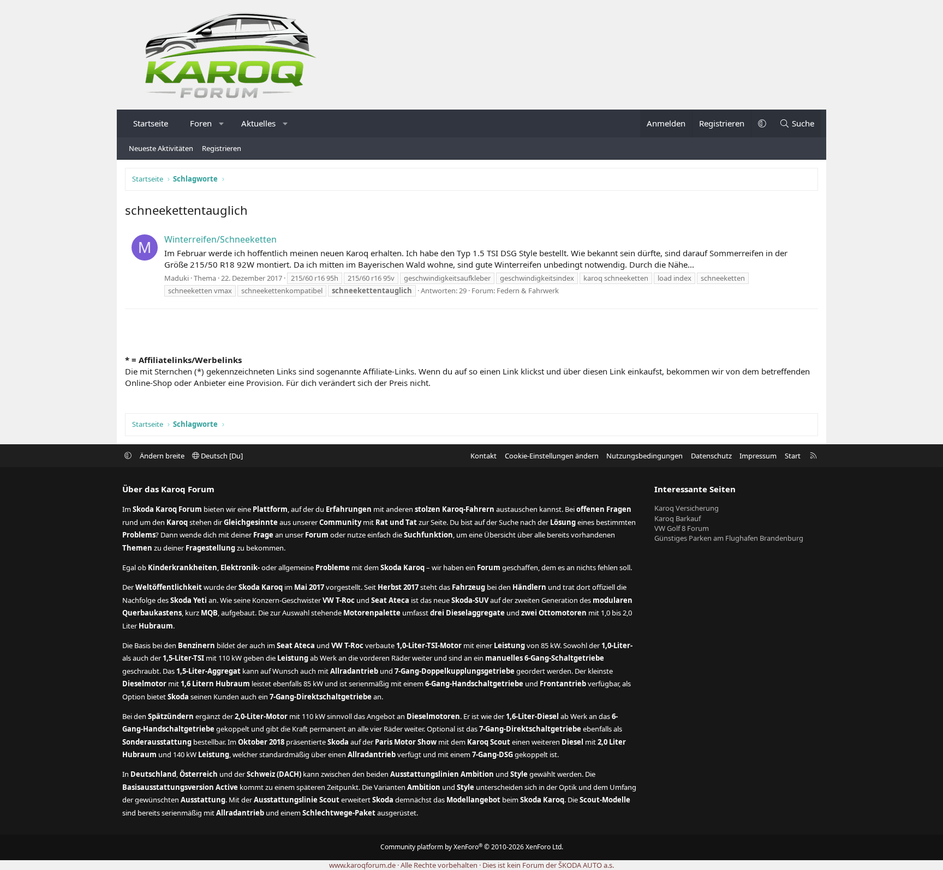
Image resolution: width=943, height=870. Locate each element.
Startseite (150, 123)
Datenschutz (711, 456)
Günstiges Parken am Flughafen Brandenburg (728, 538)
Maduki (176, 278)
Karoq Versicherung (686, 508)
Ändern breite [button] (162, 456)
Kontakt (483, 456)
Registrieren (221, 148)
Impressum (758, 456)
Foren (201, 123)
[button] (221, 123)
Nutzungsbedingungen (644, 456)
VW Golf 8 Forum (681, 528)
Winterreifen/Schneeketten (220, 239)
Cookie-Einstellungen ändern (552, 456)
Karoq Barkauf (677, 518)
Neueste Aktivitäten (161, 148)
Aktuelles (258, 123)
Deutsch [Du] (221, 456)
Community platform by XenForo (471, 846)
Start (793, 456)
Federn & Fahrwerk (528, 290)
